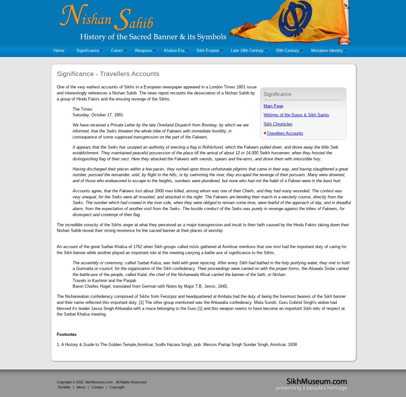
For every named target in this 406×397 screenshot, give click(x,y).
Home (59, 50)
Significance (87, 50)
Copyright (116, 387)
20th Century (287, 50)
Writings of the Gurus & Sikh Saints (296, 114)
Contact (97, 387)
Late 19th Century (247, 50)
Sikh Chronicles (278, 124)
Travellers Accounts (285, 133)
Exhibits (64, 387)
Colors (117, 50)
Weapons (143, 50)
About (80, 387)
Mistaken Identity (327, 50)
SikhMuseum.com (99, 382)
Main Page (273, 106)
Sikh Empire (207, 50)
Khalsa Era (174, 50)
